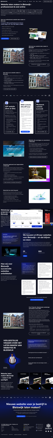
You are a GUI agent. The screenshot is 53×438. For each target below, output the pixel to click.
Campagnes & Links (15, 428)
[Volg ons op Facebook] (48, 431)
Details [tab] (26, 213)
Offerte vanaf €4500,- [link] (41, 131)
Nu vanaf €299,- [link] (9, 131)
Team (34, 1)
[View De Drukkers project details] (47, 381)
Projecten (30, 1)
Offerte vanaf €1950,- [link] (25, 131)
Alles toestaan (37, 226)
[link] (11, 251)
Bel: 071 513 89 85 (5, 38)
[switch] (22, 223)
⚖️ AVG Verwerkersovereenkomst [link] (29, 426)
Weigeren (16, 226)
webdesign (3, 386)
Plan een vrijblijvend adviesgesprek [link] (36, 299)
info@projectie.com (40, 424)
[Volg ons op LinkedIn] (51, 431)
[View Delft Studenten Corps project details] (47, 217)
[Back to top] (51, 436)
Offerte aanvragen (47, 1)
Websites (20, 1)
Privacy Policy (25, 434)
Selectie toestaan (26, 226)
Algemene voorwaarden (17, 434)
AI (27, 1)
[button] (39, 64)
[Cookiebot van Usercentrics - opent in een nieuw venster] (39, 211)
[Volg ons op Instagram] (46, 431)
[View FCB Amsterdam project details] (23, 381)
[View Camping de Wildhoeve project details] (35, 381)
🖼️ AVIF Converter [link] (26, 430)
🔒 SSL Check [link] (26, 425)
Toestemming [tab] (15, 213)
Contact (40, 1)
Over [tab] (37, 213)
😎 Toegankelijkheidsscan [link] (27, 427)
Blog (37, 1)
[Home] (4, 1)
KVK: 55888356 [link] (39, 430)
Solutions (24, 1)
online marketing (10, 386)
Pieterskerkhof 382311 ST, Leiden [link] (40, 428)
